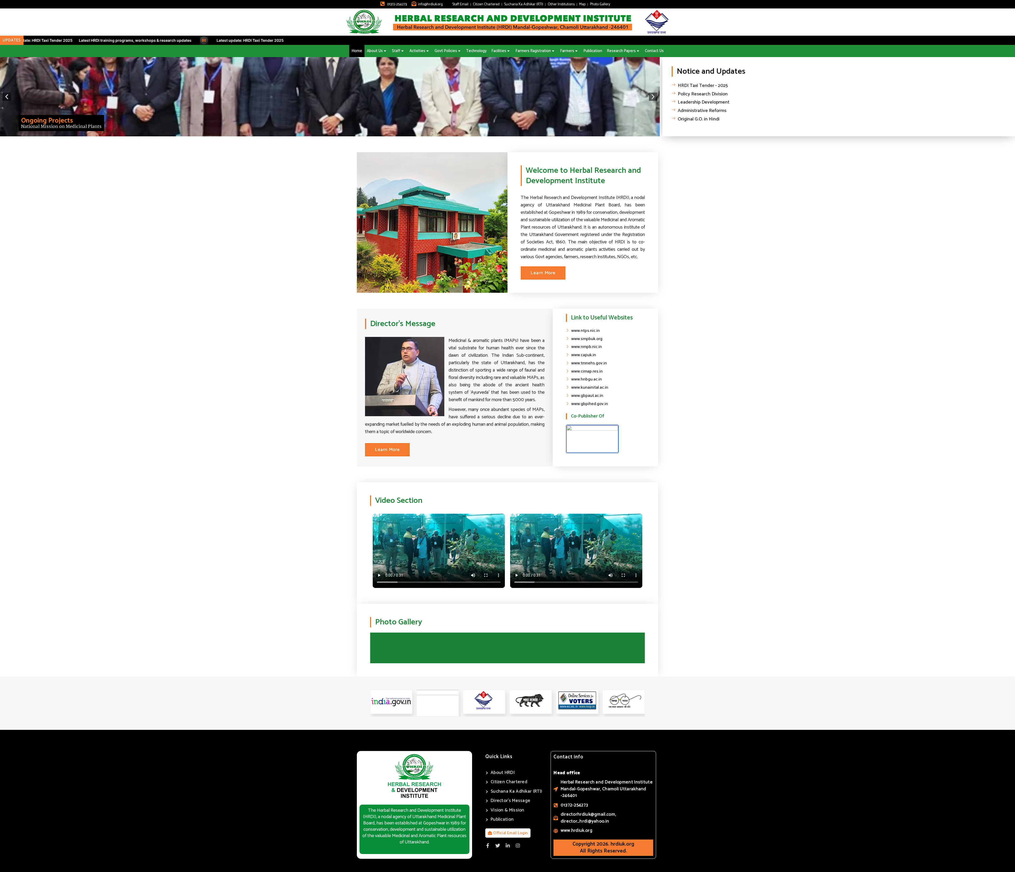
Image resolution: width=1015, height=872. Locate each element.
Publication (592, 51)
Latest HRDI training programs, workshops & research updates (97, 40)
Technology (476, 51)
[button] (7, 96)
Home (357, 51)
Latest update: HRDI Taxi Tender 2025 (212, 40)
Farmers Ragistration (533, 51)
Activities (417, 51)
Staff (396, 51)
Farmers (567, 51)
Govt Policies (446, 51)
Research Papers (621, 51)
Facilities (498, 51)
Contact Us (654, 51)
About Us (375, 51)
